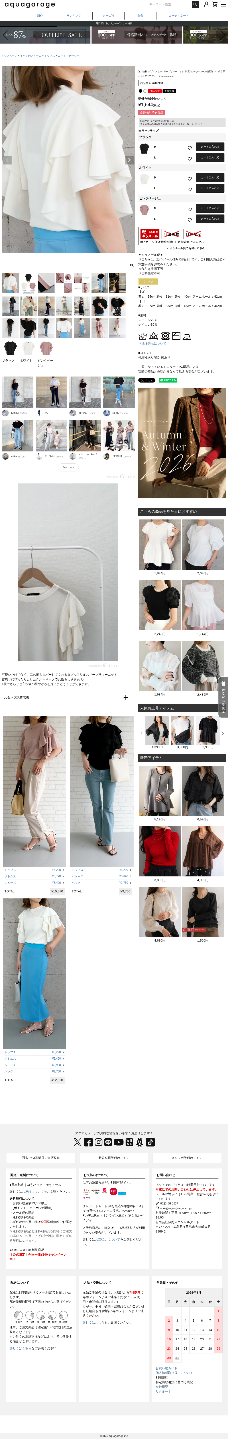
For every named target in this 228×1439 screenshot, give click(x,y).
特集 (141, 15)
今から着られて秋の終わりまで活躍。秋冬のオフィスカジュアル (114, 23)
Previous (7, 160)
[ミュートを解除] (105, 653)
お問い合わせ (166, 1175)
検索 (195, 4)
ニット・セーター (68, 55)
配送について (19, 1282)
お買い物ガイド (166, 1368)
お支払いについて (95, 1175)
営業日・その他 (167, 1282)
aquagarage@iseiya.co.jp (175, 1207)
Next (129, 160)
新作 (40, 15)
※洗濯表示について (152, 343)
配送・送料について (24, 1175)
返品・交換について (97, 1282)
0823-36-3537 (168, 1203)
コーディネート (179, 15)
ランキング (74, 15)
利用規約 (162, 1377)
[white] (145, 91)
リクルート (163, 1391)
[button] (223, 35)
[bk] (140, 91)
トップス (49, 55)
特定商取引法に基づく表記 (174, 1382)
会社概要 (162, 1387)
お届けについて (33, 1191)
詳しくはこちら (20, 1348)
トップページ (9, 55)
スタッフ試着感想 (16, 697)
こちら (199, 124)
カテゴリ (108, 15)
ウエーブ (148, 281)
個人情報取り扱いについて (174, 1373)
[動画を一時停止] (68, 572)
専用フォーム (92, 1297)
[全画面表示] (114, 653)
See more (68, 467)
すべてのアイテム (30, 55)
